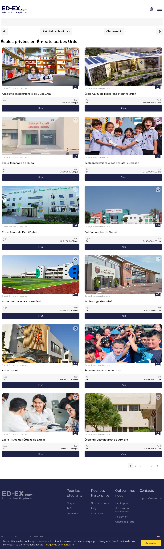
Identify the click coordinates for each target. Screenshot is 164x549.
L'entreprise (122, 503)
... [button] (146, 465)
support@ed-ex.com (151, 498)
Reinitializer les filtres (56, 31)
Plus (40, 108)
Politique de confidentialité (59, 544)
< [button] (125, 465)
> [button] (162, 465)
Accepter (150, 543)
